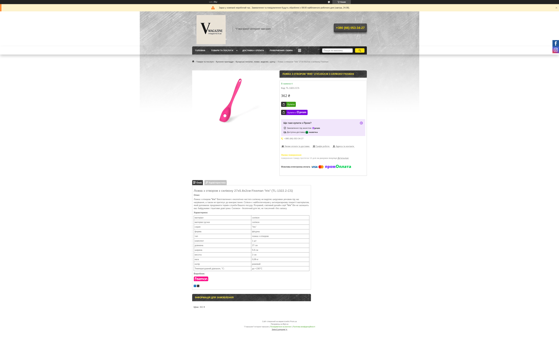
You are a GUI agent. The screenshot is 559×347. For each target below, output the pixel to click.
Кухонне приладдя (225, 62)
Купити (291, 104)
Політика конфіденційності (304, 327)
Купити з (292, 112)
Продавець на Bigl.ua (279, 324)
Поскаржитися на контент (281, 327)
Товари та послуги (222, 50)
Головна (200, 50)
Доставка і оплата (253, 50)
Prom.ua (293, 321)
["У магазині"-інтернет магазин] (211, 29)
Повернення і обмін (281, 50)
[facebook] (195, 286)
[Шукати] (360, 50)
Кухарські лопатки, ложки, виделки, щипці (255, 62)
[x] (198, 286)
